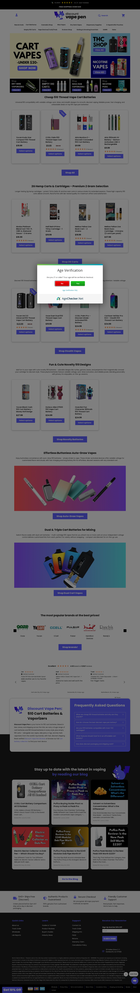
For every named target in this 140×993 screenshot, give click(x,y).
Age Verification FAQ (70, 290)
